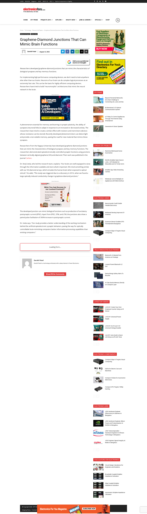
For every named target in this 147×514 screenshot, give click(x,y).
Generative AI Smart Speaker (114, 126)
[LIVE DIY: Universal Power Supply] (98, 319)
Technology (28, 30)
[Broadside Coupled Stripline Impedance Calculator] (98, 476)
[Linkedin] (100, 1)
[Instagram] (97, 1)
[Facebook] (94, 1)
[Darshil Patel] (24, 51)
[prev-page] (94, 135)
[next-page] (97, 135)
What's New (34, 34)
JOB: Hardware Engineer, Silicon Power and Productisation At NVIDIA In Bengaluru (115, 423)
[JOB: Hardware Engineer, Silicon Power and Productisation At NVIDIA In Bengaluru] (98, 423)
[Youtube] (105, 1)
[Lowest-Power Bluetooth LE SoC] (98, 266)
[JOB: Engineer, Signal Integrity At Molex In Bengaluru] (98, 442)
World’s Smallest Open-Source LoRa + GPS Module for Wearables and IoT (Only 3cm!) (114, 162)
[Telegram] (63, 52)
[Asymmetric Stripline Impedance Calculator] (98, 494)
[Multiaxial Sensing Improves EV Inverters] (98, 214)
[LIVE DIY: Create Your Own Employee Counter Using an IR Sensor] (98, 309)
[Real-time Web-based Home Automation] (98, 153)
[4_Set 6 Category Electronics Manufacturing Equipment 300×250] (110, 83)
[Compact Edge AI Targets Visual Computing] (98, 233)
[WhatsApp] (77, 52)
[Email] (82, 52)
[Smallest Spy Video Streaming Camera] (98, 172)
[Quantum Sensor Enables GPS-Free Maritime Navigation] (98, 223)
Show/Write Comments (55, 274)
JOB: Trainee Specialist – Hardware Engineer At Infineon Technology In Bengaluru (114, 433)
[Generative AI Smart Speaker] (98, 128)
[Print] (86, 52)
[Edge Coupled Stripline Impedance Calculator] (98, 485)
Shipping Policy (26, 510)
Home (21, 30)
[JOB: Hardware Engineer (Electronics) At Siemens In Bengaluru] (98, 413)
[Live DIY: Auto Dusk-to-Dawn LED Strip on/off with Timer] (98, 337)
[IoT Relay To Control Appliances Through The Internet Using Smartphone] (98, 118)
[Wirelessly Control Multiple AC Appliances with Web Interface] (98, 181)
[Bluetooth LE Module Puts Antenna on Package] (98, 257)
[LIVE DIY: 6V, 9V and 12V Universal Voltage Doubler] (98, 328)
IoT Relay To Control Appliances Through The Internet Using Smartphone (115, 118)
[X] (103, 1)
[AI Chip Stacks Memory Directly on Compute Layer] (98, 284)
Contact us (35, 510)
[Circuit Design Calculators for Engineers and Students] (98, 467)
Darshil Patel (31, 51)
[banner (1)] (55, 206)
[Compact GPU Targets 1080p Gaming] (98, 389)
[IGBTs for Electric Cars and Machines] (98, 371)
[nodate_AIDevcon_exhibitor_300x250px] (55, 120)
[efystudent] (73, 513)
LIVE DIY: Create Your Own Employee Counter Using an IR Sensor (114, 309)
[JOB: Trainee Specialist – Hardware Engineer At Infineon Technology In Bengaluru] (98, 433)
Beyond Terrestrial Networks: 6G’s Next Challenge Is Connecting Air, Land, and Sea (114, 100)
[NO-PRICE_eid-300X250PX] (110, 54)
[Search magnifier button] (118, 20)
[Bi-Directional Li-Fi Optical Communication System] (98, 109)
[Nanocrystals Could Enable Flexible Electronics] (98, 205)
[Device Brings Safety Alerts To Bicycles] (98, 275)
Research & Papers (37, 30)
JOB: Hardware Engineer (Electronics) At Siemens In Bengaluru (113, 413)
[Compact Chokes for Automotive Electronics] (98, 380)
